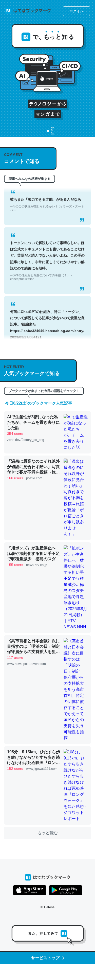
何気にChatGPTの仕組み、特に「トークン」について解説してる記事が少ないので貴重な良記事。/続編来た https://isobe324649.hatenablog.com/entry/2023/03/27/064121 (47, 323)
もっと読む (47, 833)
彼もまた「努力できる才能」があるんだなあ (47, 198)
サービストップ (45, 958)
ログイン (76, 11)
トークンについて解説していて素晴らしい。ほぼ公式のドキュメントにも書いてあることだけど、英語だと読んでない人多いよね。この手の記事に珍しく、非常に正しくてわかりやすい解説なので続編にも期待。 (47, 254)
